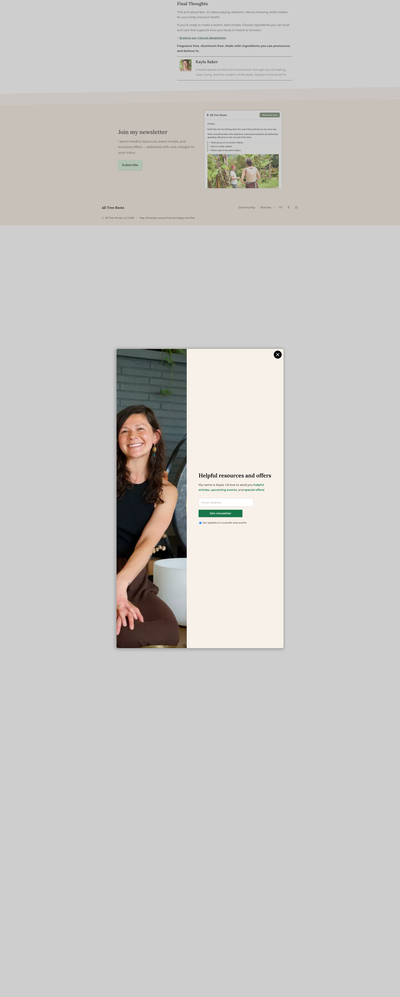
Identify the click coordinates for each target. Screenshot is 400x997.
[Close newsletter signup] (278, 354)
